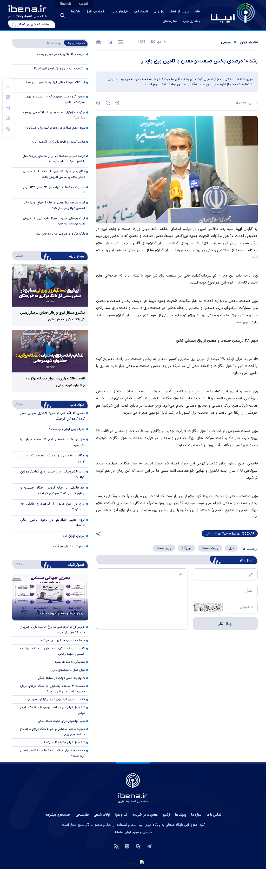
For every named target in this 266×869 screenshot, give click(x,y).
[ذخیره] (109, 42)
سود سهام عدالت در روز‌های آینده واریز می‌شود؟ (55, 127)
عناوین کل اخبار (179, 11)
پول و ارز (159, 11)
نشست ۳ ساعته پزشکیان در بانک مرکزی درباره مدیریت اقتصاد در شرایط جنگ (52, 689)
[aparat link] (8, 118)
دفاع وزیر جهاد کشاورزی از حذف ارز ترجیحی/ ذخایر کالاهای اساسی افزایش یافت (54, 174)
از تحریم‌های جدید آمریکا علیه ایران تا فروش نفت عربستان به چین (54, 221)
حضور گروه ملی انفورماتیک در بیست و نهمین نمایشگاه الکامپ (54, 99)
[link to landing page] (233, 13)
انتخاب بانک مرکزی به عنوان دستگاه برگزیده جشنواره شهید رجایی (52, 651)
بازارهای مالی (119, 11)
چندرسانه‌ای (170, 21)
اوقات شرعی (102, 814)
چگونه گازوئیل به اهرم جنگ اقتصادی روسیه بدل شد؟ (54, 115)
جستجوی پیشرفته (57, 814)
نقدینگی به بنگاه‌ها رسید (70, 662)
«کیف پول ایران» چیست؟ (67, 429)
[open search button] (62, 15)
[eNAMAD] (133, 863)
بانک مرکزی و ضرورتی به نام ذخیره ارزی (60, 233)
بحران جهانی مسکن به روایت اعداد (61, 613)
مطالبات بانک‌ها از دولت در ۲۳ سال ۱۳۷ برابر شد (54, 190)
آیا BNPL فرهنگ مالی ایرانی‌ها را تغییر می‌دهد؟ (55, 82)
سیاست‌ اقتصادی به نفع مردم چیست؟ (60, 54)
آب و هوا (121, 814)
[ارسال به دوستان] (120, 42)
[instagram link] (8, 97)
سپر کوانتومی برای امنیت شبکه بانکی (61, 721)
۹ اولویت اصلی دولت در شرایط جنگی (61, 678)
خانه (197, 11)
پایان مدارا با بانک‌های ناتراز (68, 670)
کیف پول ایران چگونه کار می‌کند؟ (64, 742)
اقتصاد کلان (141, 11)
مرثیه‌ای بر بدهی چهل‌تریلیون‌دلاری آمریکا (59, 68)
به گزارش (247, 229)
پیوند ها (180, 814)
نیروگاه (186, 548)
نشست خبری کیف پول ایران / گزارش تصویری (56, 699)
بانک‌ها (75, 11)
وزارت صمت (210, 548)
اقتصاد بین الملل (95, 11)
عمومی (226, 42)
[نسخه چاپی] (98, 42)
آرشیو (166, 814)
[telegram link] (8, 107)
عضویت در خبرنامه (145, 814)
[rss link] (8, 128)
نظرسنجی (82, 814)
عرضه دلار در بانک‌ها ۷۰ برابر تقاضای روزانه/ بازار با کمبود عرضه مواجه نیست (54, 159)
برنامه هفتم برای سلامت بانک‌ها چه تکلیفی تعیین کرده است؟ (52, 753)
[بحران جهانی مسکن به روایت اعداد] (50, 597)
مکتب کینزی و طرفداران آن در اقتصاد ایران (58, 141)
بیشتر (18, 255)
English (65, 4)
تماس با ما (214, 814)
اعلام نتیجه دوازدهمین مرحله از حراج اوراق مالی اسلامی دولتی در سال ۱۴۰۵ (54, 205)
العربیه (83, 4)
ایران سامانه (122, 832)
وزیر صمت (163, 548)
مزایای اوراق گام (74, 536)
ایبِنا (239, 229)
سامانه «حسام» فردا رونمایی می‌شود (62, 640)
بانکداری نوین (191, 21)
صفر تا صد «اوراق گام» (69, 546)
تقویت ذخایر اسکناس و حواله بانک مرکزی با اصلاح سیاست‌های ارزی (52, 732)
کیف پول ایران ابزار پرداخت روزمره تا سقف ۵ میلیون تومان (52, 710)
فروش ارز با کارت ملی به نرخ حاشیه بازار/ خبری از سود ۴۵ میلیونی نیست (52, 630)
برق (231, 548)
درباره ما (196, 814)
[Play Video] (50, 285)
